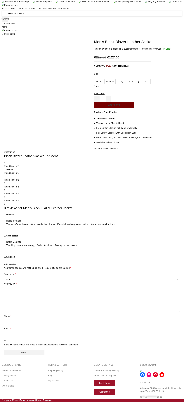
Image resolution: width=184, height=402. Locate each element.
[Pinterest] (155, 374)
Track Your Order (66, 2)
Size (96, 74)
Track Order (104, 383)
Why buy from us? (156, 2)
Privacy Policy (9, 376)
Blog (50, 376)
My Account (53, 381)
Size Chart (99, 93)
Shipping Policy (55, 371)
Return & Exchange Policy (106, 371)
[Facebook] (142, 374)
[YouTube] (161, 374)
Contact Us (7, 381)
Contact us (176, 2)
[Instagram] (149, 374)
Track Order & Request (105, 376)
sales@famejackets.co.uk (128, 2)
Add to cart (114, 105)
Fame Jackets (26, 400)
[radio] (98, 81)
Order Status (8, 386)
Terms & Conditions (11, 371)
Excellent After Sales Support (95, 2)
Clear (96, 86)
